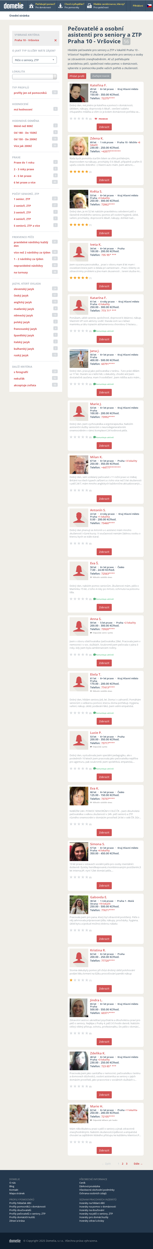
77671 (108, 910)
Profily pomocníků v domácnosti (27, 1206)
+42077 (111, 151)
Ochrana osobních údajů (93, 1193)
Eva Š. (94, 563)
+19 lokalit (104, 903)
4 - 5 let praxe (22, 176)
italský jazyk (22, 342)
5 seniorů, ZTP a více (27, 225)
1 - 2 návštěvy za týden (28, 259)
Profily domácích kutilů (22, 1217)
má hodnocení (23, 109)
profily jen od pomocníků (30, 93)
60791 (108, 364)
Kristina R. (98, 950)
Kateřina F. (98, 85)
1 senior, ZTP (22, 199)
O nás (12, 1182)
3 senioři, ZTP (22, 212)
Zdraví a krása (17, 1220)
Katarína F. (98, 298)
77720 (108, 960)
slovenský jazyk (24, 289)
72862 (108, 204)
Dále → (138, 1163)
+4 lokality (104, 850)
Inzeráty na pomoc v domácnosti (97, 1206)
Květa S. (96, 191)
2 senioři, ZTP (22, 205)
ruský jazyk (21, 355)
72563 (108, 573)
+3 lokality (104, 198)
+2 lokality (130, 622)
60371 (108, 1013)
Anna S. (96, 619)
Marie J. (96, 404)
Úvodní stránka (19, 15)
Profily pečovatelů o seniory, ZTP (27, 1213)
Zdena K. (97, 138)
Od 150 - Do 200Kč (25, 139)
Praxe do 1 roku (24, 162)
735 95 (108, 255)
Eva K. (94, 788)
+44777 (111, 467)
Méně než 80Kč (23, 126)
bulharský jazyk (24, 349)
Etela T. (95, 674)
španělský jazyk (24, 335)
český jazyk (21, 295)
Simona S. (97, 844)
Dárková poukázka (89, 1186)
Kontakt (13, 1189)
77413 (108, 687)
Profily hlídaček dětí (20, 1203)
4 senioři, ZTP (22, 219)
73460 (108, 523)
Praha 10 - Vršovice (27, 40)
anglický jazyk (23, 302)
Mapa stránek (17, 1193)
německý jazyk (23, 315)
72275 (108, 98)
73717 (108, 743)
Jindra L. (96, 1000)
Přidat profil (77, 76)
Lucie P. (96, 732)
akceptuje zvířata (25, 385)
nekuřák (19, 378)
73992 (108, 417)
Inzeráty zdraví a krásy (91, 1220)
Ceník (82, 1182)
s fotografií (21, 372)
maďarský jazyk (24, 309)
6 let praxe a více (24, 182)
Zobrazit (104, 127)
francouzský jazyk (25, 329)
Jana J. (94, 351)
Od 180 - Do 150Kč (25, 132)
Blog (11, 1186)
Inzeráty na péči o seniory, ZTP (96, 1213)
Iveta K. (96, 244)
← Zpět (106, 1163)
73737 (108, 799)
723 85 (108, 1066)
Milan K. (96, 457)
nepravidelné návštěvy (28, 265)
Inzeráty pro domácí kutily (93, 1217)
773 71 (108, 310)
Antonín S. (98, 510)
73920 (108, 629)
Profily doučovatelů (20, 1210)
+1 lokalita (104, 516)
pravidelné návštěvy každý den (31, 244)
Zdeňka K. (97, 1053)
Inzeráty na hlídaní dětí (92, 1203)
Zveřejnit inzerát (100, 75)
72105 (108, 1116)
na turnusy (21, 272)
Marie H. (96, 1106)
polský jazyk (22, 322)
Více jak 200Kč (23, 146)
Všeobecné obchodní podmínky (97, 1189)
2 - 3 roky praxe (24, 169)
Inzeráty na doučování (91, 1210)
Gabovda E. (98, 897)
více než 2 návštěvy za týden (32, 252)
